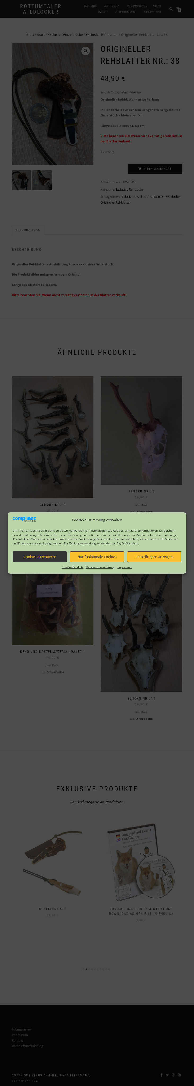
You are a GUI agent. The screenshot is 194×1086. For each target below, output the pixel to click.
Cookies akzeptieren (40, 556)
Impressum (125, 567)
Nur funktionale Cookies (97, 556)
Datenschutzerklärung (100, 567)
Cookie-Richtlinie (73, 567)
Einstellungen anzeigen (154, 556)
